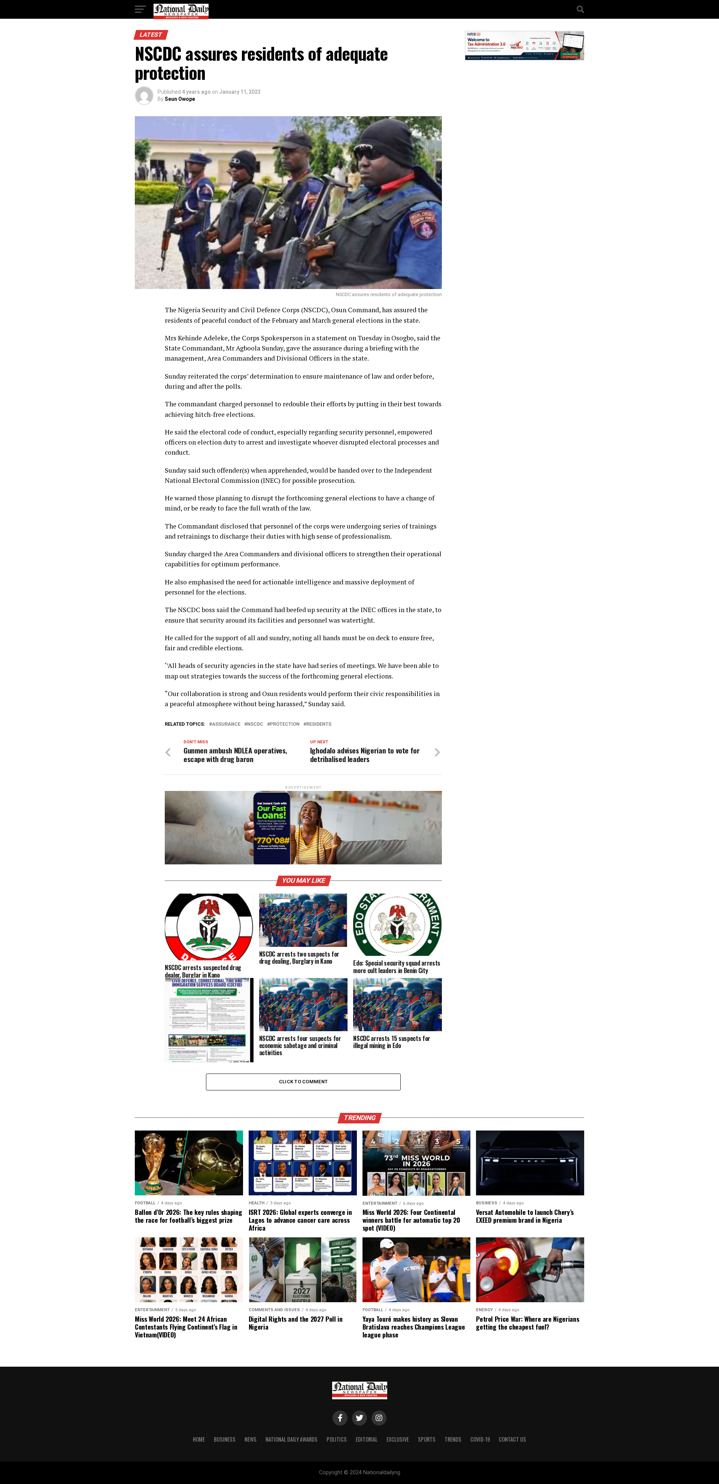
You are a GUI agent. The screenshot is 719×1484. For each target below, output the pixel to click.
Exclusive (397, 1439)
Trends (453, 1439)
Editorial (366, 1439)
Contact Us (512, 1439)
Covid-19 (480, 1439)
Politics (337, 1439)
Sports (427, 1439)
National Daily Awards (292, 1439)
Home (199, 1439)
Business (225, 1439)
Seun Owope (180, 99)
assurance (226, 724)
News (251, 1439)
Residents (318, 724)
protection (285, 724)
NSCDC (255, 724)
